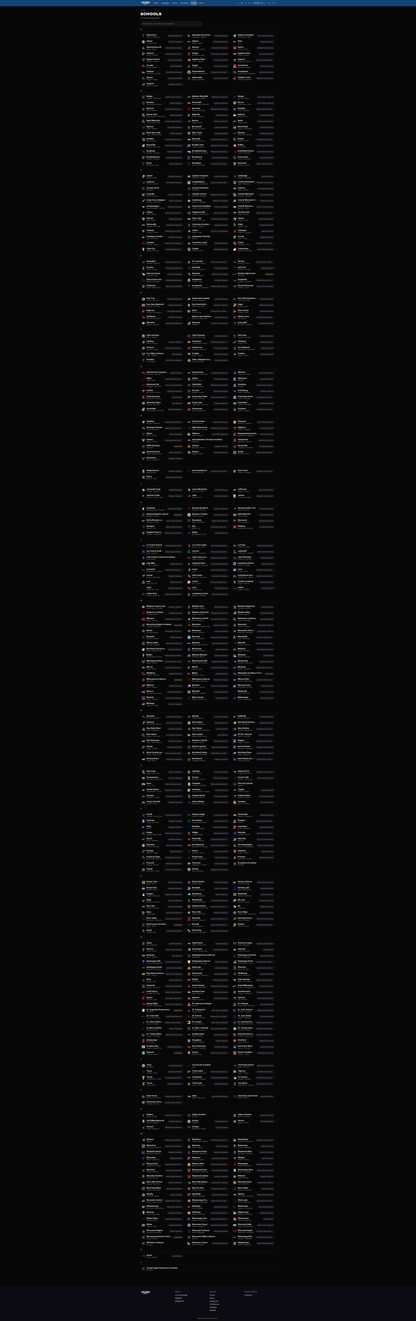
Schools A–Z (214, 1301)
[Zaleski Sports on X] (245, 3)
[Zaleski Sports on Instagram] (242, 3)
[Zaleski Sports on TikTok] (249, 3)
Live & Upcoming (181, 1295)
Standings (184, 3)
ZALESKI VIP (179, 1301)
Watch (156, 3)
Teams (193, 3)
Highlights (165, 3)
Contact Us (258, 3)
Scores (174, 3)
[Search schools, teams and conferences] (269, 3)
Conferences (214, 1304)
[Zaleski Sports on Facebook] (238, 3)
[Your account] (274, 3)
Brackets (213, 1310)
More (201, 3)
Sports (212, 1298)
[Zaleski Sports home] (145, 3)
